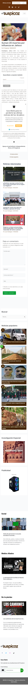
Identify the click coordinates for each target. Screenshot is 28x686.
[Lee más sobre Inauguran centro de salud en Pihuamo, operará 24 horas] (14, 198)
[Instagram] (16, 7)
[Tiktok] (13, 653)
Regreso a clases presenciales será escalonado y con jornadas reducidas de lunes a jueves (13, 228)
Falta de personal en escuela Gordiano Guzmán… (12, 534)
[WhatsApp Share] (1, 346)
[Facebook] (9, 7)
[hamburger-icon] (24, 13)
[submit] (22, 670)
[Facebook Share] (1, 337)
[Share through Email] (1, 343)
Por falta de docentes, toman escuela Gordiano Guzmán (17, 2)
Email (4, 79)
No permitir (10, 125)
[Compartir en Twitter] (1, 340)
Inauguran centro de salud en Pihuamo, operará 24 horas (12, 208)
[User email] (14, 142)
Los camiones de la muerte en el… (13, 619)
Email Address (4, 666)
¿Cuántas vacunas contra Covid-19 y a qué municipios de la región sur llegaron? (13, 184)
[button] (2, 349)
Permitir (18, 125)
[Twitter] (12, 7)
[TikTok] (19, 7)
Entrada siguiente (14, 157)
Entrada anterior (14, 154)
